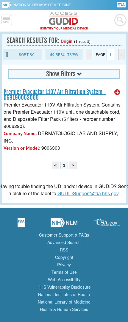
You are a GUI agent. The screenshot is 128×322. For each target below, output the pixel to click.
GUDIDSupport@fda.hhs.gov (87, 193)
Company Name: (20, 133)
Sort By (26, 54)
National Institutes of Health (64, 294)
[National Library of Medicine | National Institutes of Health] (64, 224)
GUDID (64, 21)
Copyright (64, 257)
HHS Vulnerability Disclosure (64, 287)
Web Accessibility (64, 279)
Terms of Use (64, 272)
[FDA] (122, 4)
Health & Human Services (64, 309)
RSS (64, 250)
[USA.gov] (106, 224)
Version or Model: (22, 148)
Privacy (64, 265)
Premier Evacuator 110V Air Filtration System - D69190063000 (55, 94)
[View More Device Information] (117, 92)
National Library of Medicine (42, 4)
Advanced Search (64, 242)
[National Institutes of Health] (7, 5)
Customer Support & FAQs (64, 235)
